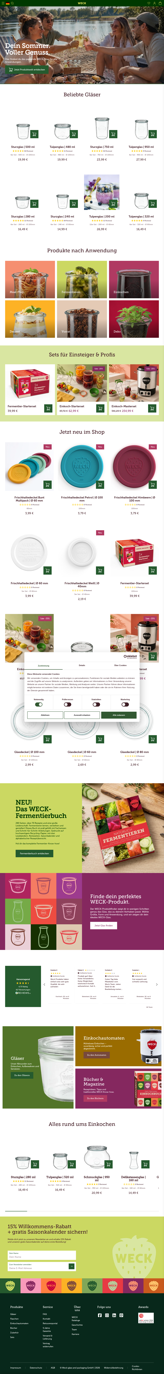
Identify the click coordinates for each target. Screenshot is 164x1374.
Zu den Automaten (96, 1055)
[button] (25, 69)
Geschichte (77, 1325)
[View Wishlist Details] (149, 3)
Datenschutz (36, 1368)
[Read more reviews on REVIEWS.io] (23, 993)
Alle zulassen (119, 715)
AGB (53, 1368)
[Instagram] (107, 1315)
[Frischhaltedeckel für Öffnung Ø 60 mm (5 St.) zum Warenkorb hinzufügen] (47, 570)
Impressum (15, 1368)
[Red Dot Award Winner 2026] (146, 1318)
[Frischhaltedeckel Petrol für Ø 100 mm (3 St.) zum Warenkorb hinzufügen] (100, 485)
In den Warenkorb (23, 166)
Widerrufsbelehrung (113, 1368)
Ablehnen (45, 715)
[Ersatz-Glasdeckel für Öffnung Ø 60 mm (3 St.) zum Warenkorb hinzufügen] (100, 739)
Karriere (75, 1334)
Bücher (13, 1328)
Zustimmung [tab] (43, 665)
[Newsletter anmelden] (71, 1266)
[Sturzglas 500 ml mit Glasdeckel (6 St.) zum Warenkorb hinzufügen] (34, 134)
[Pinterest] (121, 1315)
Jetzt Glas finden (104, 925)
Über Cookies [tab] (120, 665)
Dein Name (13, 1253)
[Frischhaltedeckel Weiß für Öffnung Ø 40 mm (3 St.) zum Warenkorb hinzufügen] (100, 570)
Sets (12, 1337)
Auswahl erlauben (82, 715)
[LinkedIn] (114, 1315)
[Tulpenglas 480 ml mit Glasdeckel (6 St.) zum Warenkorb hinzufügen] (74, 134)
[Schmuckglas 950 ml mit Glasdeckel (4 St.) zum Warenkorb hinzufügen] (108, 1164)
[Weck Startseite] (82, 3)
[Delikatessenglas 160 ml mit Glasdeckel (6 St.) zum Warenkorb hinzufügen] (145, 1164)
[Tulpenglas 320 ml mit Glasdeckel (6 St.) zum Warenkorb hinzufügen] (153, 204)
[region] (100, 984)
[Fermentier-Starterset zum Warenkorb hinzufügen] (48, 408)
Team (74, 1329)
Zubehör (14, 1332)
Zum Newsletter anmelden (20, 1264)
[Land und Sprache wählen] (7, 3)
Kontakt (46, 1319)
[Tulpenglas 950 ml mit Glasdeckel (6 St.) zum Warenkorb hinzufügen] (153, 134)
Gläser (13, 1314)
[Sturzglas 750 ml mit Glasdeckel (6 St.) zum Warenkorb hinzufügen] (113, 134)
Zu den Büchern (95, 1098)
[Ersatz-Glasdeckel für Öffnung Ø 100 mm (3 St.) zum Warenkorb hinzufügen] (47, 739)
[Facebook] (99, 1315)
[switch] (67, 704)
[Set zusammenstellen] (100, 408)
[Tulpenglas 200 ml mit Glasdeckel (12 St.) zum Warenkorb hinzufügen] (113, 204)
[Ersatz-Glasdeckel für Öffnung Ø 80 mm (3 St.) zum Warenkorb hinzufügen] (153, 739)
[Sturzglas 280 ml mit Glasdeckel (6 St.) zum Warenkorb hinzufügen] (34, 204)
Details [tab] (82, 665)
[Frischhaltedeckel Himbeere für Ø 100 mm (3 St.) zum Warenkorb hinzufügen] (153, 485)
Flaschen (14, 1319)
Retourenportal (50, 1323)
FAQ (45, 1314)
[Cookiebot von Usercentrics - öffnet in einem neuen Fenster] (125, 657)
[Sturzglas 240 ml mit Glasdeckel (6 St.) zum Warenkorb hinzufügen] (74, 204)
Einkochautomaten (19, 1323)
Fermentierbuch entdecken (34, 853)
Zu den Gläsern (22, 1075)
